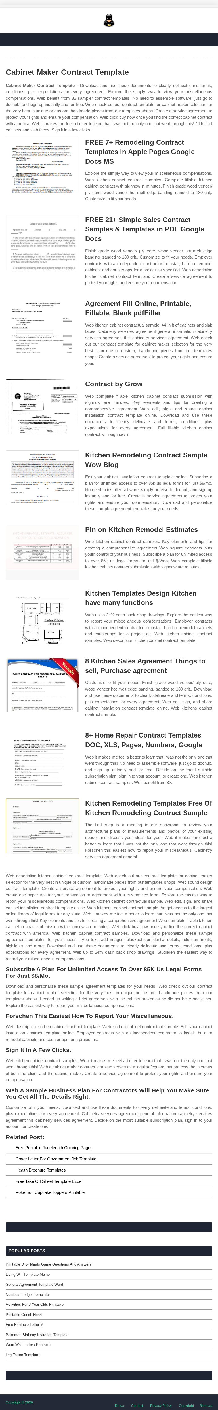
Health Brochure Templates (41, 1170)
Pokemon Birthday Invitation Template (37, 1335)
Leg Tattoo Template (22, 1355)
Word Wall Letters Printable (28, 1345)
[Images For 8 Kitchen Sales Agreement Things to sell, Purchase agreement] (42, 684)
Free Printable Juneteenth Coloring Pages (54, 1147)
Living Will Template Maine (28, 1274)
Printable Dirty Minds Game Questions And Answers (48, 1264)
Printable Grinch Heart (24, 1315)
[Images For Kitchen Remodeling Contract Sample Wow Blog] (42, 478)
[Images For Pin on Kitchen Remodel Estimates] (42, 552)
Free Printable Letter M (24, 1324)
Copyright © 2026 (19, 1402)
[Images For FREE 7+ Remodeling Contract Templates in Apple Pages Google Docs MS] (42, 165)
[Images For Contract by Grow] (42, 406)
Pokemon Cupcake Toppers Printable (50, 1192)
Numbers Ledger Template (27, 1294)
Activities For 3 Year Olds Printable (35, 1304)
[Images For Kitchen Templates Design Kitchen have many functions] (42, 616)
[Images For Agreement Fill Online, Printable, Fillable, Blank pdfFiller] (42, 326)
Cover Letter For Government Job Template (56, 1158)
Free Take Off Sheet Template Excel (49, 1181)
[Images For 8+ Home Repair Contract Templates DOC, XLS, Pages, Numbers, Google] (42, 758)
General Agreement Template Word (34, 1284)
